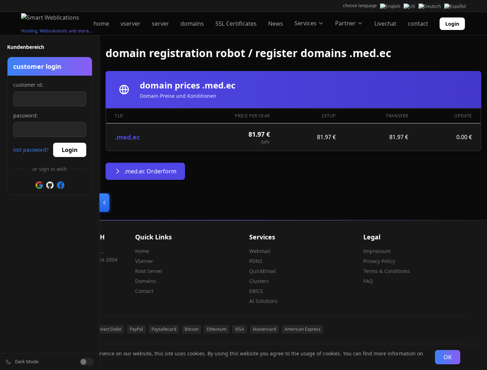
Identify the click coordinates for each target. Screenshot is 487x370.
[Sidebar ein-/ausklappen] (104, 202)
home (101, 23)
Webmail (259, 251)
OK (448, 357)
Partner (345, 23)
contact (418, 23)
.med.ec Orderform (150, 171)
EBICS (256, 291)
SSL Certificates (236, 23)
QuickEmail (262, 271)
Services (305, 23)
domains (192, 23)
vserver (130, 23)
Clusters (259, 281)
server (160, 23)
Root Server (149, 271)
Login (452, 23)
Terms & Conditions (386, 271)
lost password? (30, 149)
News (275, 23)
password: (25, 115)
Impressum (377, 251)
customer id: (28, 84)
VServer (144, 261)
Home (142, 251)
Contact (144, 291)
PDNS (255, 261)
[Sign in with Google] (39, 185)
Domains (145, 281)
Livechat (385, 23)
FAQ (368, 281)
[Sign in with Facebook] (61, 185)
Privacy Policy (379, 261)
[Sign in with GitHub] (50, 185)
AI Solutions (263, 301)
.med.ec (127, 137)
